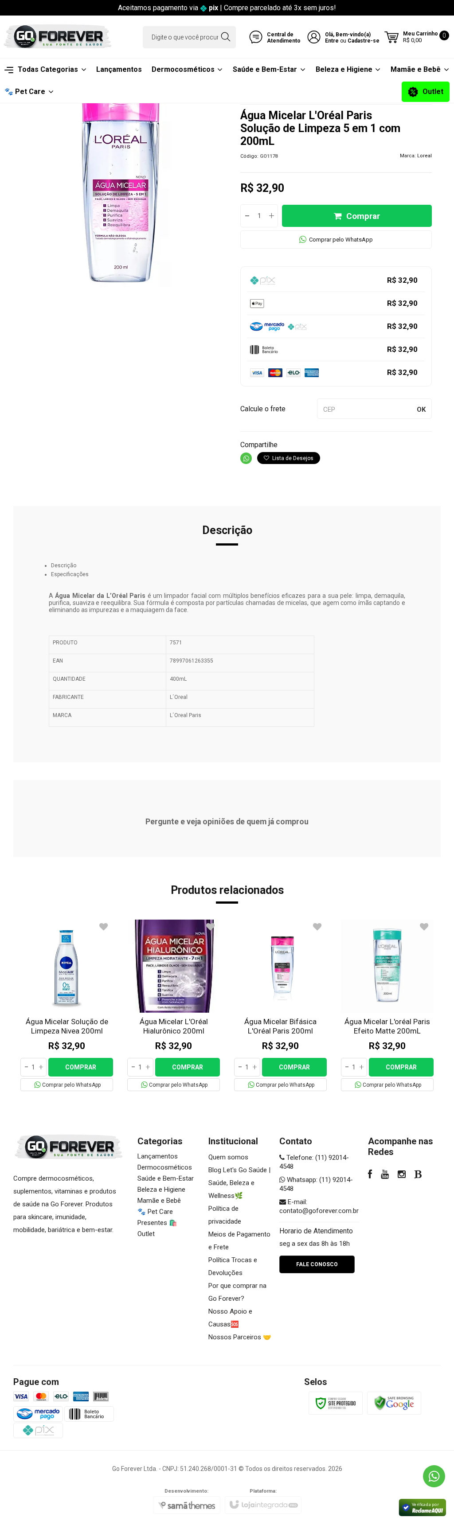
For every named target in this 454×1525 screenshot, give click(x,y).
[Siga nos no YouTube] (385, 1175)
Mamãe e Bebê (159, 1201)
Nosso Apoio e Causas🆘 (230, 1317)
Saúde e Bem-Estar (165, 1178)
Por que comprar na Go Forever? (237, 1292)
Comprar (363, 216)
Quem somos (228, 1157)
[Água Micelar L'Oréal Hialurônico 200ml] (173, 1005)
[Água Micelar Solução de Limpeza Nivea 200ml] (66, 1005)
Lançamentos (157, 1156)
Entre (332, 41)
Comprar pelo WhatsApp (341, 239)
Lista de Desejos (292, 458)
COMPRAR (80, 1067)
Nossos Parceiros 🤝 (239, 1337)
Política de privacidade (224, 1215)
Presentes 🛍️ (157, 1223)
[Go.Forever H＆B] (57, 37)
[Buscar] (225, 37)
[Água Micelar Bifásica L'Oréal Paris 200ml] (280, 1005)
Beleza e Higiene (161, 1189)
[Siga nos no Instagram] (402, 1175)
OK (421, 409)
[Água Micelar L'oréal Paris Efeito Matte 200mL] (387, 1005)
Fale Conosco (317, 1264)
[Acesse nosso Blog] (418, 1175)
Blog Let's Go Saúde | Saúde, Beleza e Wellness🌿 (239, 1183)
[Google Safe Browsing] (394, 1403)
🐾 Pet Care (155, 1212)
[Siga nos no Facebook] (370, 1175)
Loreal (424, 156)
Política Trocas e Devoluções (232, 1266)
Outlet (146, 1234)
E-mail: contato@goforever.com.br (319, 1206)
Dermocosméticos (164, 1167)
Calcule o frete (263, 409)
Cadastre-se (364, 41)
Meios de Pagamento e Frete (239, 1240)
